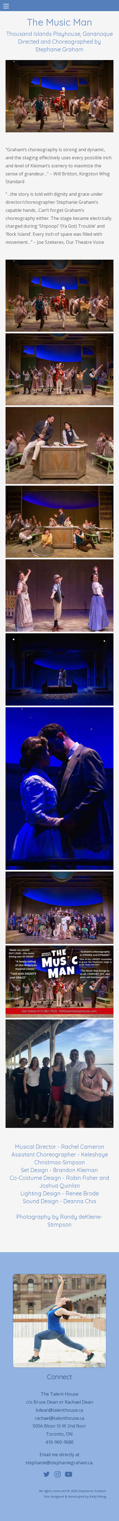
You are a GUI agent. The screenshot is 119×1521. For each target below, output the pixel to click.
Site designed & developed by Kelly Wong (75, 1496)
